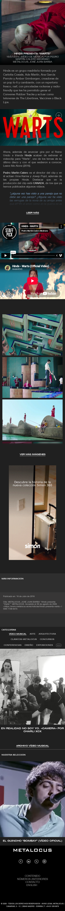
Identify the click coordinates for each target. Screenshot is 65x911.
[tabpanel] (32, 698)
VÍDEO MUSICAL (18, 634)
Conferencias (12, 645)
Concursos (47, 639)
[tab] (17, 634)
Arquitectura (47, 634)
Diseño (29, 645)
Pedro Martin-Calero (15, 173)
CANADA (38, 183)
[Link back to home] (32, 852)
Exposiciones (44, 645)
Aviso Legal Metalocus (52, 904)
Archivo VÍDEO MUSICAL (32, 746)
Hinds (28, 155)
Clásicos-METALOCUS (24, 639)
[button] (5, 697)
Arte (32, 634)
